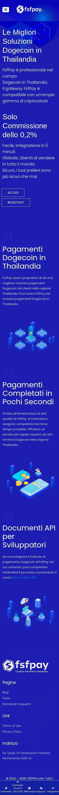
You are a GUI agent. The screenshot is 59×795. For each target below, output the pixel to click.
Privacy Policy (12, 732)
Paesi (6, 698)
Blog (5, 692)
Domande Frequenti (16, 704)
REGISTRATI (16, 202)
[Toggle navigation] (5, 9)
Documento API (24, 577)
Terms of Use (11, 726)
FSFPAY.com (36, 778)
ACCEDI (13, 193)
